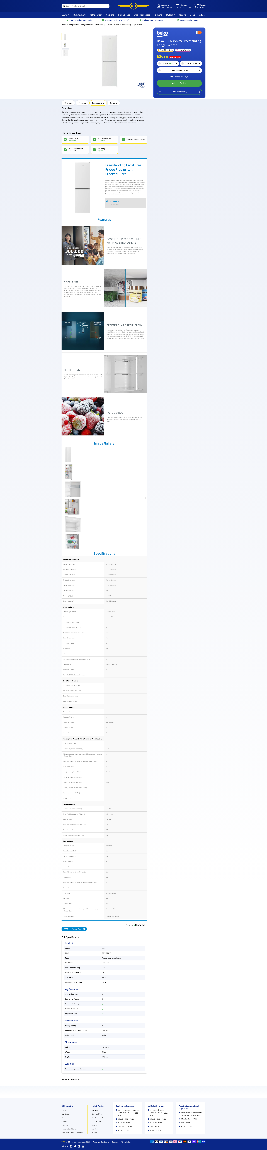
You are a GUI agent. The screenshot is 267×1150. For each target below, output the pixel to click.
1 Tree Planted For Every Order (80, 20)
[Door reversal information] (199, 70)
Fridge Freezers (87, 24)
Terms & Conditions (69, 1129)
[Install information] (176, 63)
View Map (197, 1115)
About (64, 1110)
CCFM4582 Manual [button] (114, 204)
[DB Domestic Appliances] (133, 6)
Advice (202, 15)
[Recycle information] (199, 63)
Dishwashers (79, 15)
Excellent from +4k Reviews (152, 20)
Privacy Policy (126, 1142)
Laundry (65, 15)
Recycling (95, 1125)
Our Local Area (97, 1114)
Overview (68, 103)
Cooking (110, 15)
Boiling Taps (124, 15)
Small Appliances (142, 15)
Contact (64, 1121)
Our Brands (66, 1114)
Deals (192, 15)
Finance (64, 1118)
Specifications (98, 103)
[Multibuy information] (199, 92)
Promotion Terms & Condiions (72, 1133)
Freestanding (100, 24)
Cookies (115, 1142)
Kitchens (158, 15)
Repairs (182, 15)
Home (64, 24)
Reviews (113, 103)
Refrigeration (96, 15)
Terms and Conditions (101, 1142)
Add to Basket (179, 83)
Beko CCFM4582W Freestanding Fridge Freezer (125, 24)
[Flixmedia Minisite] (74, 930)
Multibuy (170, 15)
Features (82, 103)
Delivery (95, 1110)
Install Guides (96, 1121)
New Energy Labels (98, 1118)
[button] (106, 204)
